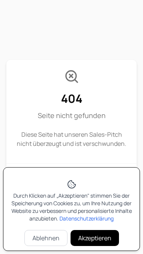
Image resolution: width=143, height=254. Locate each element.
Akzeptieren (94, 238)
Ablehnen (45, 238)
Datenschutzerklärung (86, 218)
